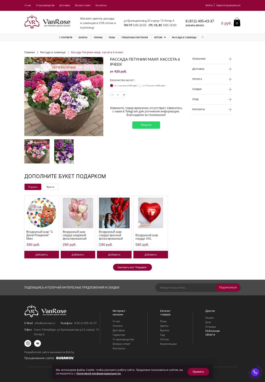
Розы (163, 321)
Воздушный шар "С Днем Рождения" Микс (39, 235)
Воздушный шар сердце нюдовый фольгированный (75, 235)
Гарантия (119, 335)
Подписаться (228, 287)
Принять (198, 371)
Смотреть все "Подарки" (132, 267)
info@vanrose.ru (45, 323)
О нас (28, 5)
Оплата (117, 326)
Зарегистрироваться (228, 5)
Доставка (64, 5)
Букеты (50, 186)
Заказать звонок (195, 25)
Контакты (101, 5)
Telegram (146, 125)
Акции (209, 317)
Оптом (164, 339)
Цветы (164, 326)
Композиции (168, 344)
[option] (63, 96)
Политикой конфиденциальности (98, 373)
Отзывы (210, 326)
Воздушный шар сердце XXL (146, 237)
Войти (209, 5)
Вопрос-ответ (83, 5)
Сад (162, 335)
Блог (208, 322)
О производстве (45, 5)
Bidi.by (70, 352)
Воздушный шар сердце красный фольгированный (111, 235)
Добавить (42, 254)
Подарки (33, 186)
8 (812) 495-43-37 (200, 21)
